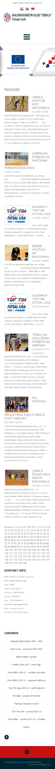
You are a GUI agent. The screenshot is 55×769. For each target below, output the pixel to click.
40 (38, 533)
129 (47, 556)
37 (28, 533)
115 (29, 553)
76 (18, 543)
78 (25, 543)
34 (18, 533)
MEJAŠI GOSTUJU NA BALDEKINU (40, 251)
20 (18, 530)
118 (43, 553)
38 (31, 533)
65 (28, 540)
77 (22, 543)
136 (34, 559)
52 (31, 537)
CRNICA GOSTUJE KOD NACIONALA (40, 102)
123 (20, 556)
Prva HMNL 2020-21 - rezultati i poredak (26, 672)
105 (29, 550)
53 (34, 537)
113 (20, 553)
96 (38, 546)
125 (29, 556)
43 (47, 533)
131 (11, 559)
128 (43, 556)
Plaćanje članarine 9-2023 (26, 703)
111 (11, 553)
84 (44, 543)
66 (31, 540)
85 (47, 543)
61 (15, 540)
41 (41, 533)
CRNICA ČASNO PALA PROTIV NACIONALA (41, 476)
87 (9, 546)
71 (47, 540)
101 (11, 550)
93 (28, 546)
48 (18, 537)
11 (36, 527)
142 (15, 563)
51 (28, 537)
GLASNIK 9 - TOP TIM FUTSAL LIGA (41, 210)
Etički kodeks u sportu (26, 656)
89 (15, 546)
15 (49, 527)
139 (47, 559)
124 (25, 556)
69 (41, 540)
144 (25, 563)
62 (18, 540)
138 (43, 559)
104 (25, 550)
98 (44, 546)
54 (38, 537)
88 (12, 546)
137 (38, 559)
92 (25, 546)
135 (29, 559)
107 (38, 550)
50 (25, 537)
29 (47, 530)
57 (47, 537)
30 (5, 533)
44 (5, 537)
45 (9, 537)
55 (41, 537)
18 (12, 530)
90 (18, 546)
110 (6, 553)
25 (34, 530)
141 (11, 563)
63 (22, 540)
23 (28, 530)
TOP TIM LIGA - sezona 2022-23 (26, 711)
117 (38, 553)
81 (34, 543)
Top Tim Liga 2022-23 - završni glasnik (26, 688)
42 (44, 533)
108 (43, 550)
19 (15, 530)
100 (6, 550)
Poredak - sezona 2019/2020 (26, 695)
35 (22, 533)
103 (20, 550)
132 (15, 559)
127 (38, 556)
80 (31, 543)
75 (15, 543)
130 (6, 559)
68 (38, 540)
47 (15, 537)
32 (12, 533)
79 (28, 543)
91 (22, 546)
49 (22, 537)
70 (44, 540)
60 (12, 540)
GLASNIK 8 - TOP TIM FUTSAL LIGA (41, 298)
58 (5, 540)
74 (12, 543)
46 (12, 537)
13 (42, 527)
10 (33, 527)
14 (45, 527)
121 (11, 556)
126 (34, 556)
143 (20, 563)
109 (47, 550)
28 (44, 530)
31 (9, 533)
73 (9, 543)
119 (47, 553)
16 (5, 530)
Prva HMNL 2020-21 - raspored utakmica (26, 680)
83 (41, 543)
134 (25, 559)
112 (15, 553)
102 (15, 550)
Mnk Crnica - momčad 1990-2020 (26, 649)
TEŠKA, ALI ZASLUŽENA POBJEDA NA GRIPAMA (41, 339)
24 (31, 530)
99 (47, 546)
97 (41, 546)
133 (20, 559)
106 (34, 550)
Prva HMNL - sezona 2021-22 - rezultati (26, 719)
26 (38, 530)
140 (6, 563)
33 (15, 533)
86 (5, 546)
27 (41, 530)
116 (34, 553)
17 (9, 530)
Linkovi (26, 727)
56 (44, 537)
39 (34, 533)
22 (25, 530)
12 (39, 527)
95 (34, 546)
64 (25, 540)
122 (15, 556)
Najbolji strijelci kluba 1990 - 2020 (26, 641)
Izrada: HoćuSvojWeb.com (40, 765)
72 (5, 543)
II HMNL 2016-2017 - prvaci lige (26, 664)
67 (34, 540)
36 (25, 533)
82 (38, 543)
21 (22, 530)
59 (9, 540)
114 (25, 553)
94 (31, 546)
